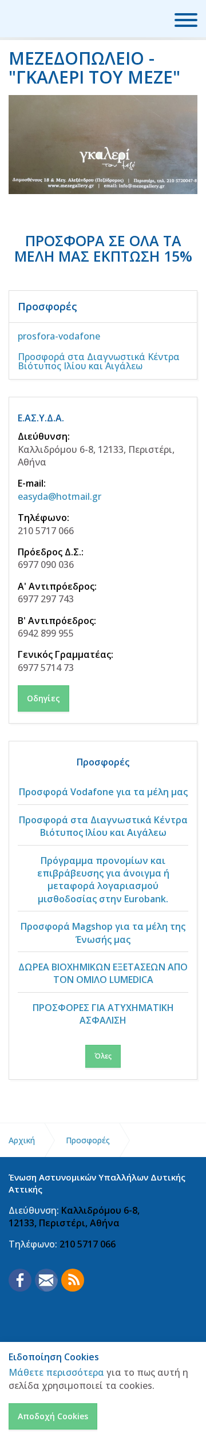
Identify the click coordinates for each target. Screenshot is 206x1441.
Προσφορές (47, 306)
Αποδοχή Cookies (53, 1416)
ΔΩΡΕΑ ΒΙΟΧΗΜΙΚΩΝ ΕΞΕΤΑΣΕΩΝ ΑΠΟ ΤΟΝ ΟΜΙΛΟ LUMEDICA (103, 973)
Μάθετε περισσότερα (56, 1372)
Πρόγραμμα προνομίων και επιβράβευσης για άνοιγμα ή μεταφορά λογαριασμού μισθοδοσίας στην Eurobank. (103, 879)
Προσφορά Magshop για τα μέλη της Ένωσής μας (103, 932)
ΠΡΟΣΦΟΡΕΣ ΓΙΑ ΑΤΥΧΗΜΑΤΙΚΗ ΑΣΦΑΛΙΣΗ (103, 1014)
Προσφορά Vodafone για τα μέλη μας (103, 791)
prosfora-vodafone (59, 336)
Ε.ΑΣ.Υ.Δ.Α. (41, 418)
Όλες (103, 1056)
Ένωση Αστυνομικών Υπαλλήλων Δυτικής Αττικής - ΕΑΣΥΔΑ (54, 18)
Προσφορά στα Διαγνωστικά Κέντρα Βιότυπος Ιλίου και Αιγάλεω (99, 361)
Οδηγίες (43, 698)
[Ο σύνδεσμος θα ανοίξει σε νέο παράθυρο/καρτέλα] (20, 1280)
